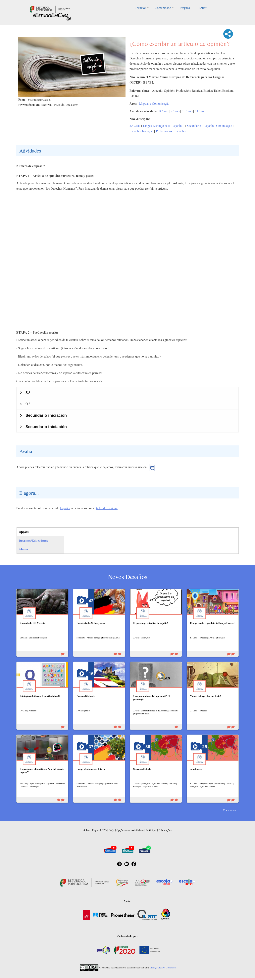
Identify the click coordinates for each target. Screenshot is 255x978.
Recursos (140, 8)
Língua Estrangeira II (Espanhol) (163, 125)
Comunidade (163, 8)
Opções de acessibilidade (130, 830)
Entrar (202, 8)
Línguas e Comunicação (154, 103)
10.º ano (187, 111)
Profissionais (164, 131)
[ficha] (152, 469)
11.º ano (200, 111)
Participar (151, 830)
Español (65, 508)
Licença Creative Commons (163, 967)
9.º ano (175, 111)
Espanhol (180, 131)
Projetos (185, 8)
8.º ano (163, 111)
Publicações (165, 830)
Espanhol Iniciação (141, 131)
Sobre (86, 830)
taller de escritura (107, 508)
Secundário (194, 125)
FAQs (111, 830)
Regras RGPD (99, 830)
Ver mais (228, 810)
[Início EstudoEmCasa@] (50, 9)
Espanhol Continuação (218, 125)
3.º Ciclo (134, 125)
